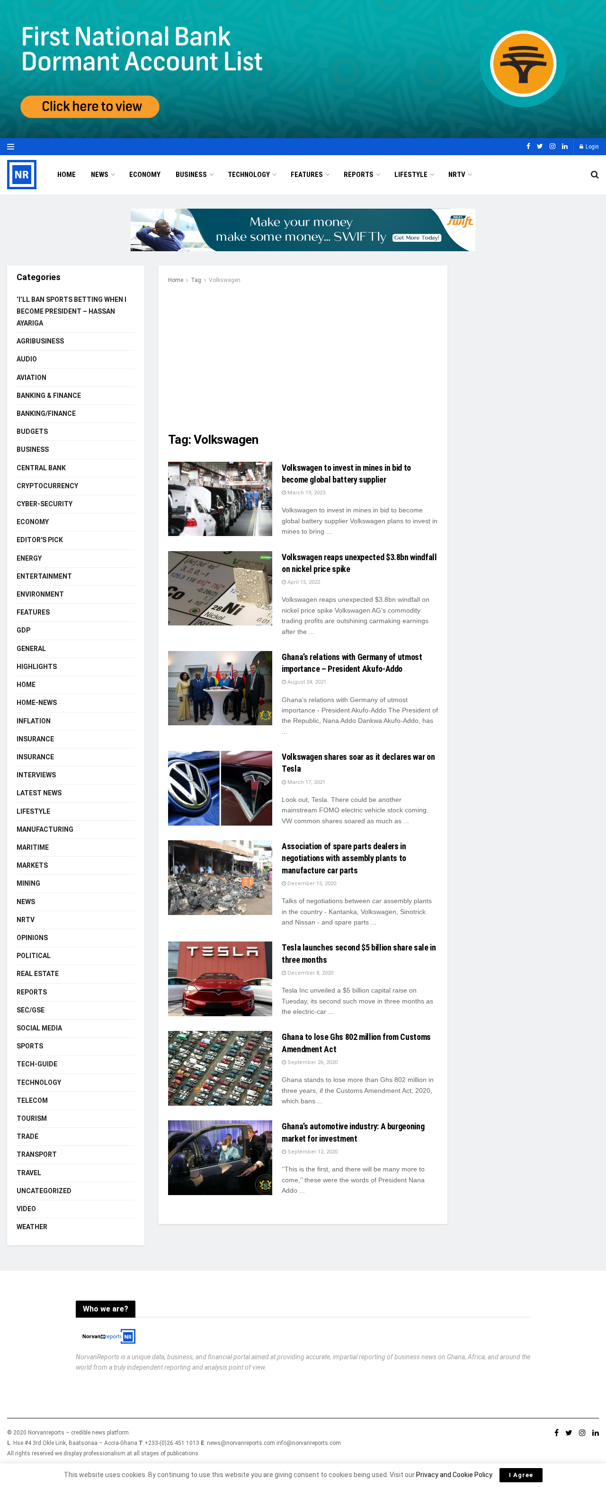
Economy (144, 174)
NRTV (456, 174)
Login (591, 146)
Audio (27, 359)
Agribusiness (40, 341)
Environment (40, 594)
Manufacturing (45, 829)
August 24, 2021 (306, 682)
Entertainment (44, 576)
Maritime (33, 847)
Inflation (34, 721)
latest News (39, 793)
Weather (32, 1227)
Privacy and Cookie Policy (454, 1474)
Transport (37, 1154)
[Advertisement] (303, 356)
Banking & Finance (49, 395)
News (99, 174)
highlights (37, 666)
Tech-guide (37, 1064)
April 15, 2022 (303, 582)
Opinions (32, 937)
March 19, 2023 (305, 493)
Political (34, 955)
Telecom (32, 1100)
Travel (29, 1173)
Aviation (31, 377)
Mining (28, 883)
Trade (27, 1136)
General (31, 648)
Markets (32, 865)
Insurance (35, 739)
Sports (30, 1046)
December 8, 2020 (309, 973)
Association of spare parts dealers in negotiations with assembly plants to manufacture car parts (344, 858)
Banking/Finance (46, 413)
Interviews (36, 775)
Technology (249, 174)
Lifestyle (411, 174)
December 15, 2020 (311, 883)
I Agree (521, 1474)
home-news (37, 702)
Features (307, 174)
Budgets (32, 431)
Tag (196, 280)
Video (26, 1209)
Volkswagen (225, 280)
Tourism (32, 1118)
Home (66, 174)
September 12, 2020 (312, 1152)
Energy (29, 558)
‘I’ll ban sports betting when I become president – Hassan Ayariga (71, 311)
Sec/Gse (31, 1010)
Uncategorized (44, 1191)
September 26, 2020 (312, 1062)
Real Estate (38, 973)
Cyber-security (44, 504)
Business (191, 174)
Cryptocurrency (47, 486)
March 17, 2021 (305, 782)
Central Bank (41, 468)
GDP (23, 630)
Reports (359, 174)
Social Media (39, 1028)
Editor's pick (40, 540)
